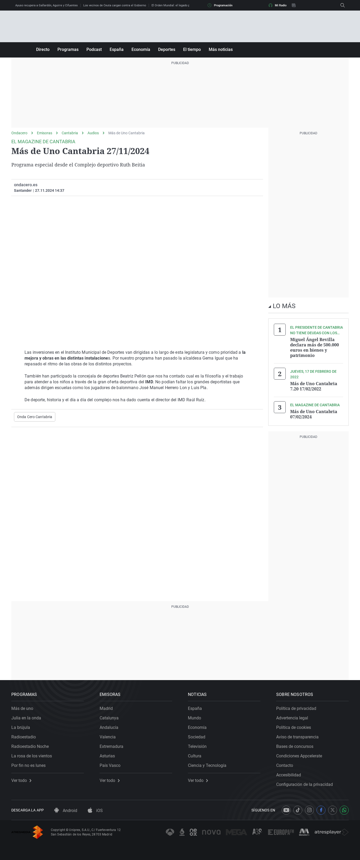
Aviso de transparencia (297, 736)
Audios (93, 133)
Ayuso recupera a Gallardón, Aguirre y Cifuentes (46, 5)
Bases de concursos (294, 746)
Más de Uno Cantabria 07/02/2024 (313, 414)
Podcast (94, 49)
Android (69, 810)
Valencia (108, 736)
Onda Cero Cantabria (34, 417)
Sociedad (196, 736)
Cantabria (70, 133)
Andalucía (109, 727)
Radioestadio (23, 736)
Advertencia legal (292, 717)
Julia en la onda (26, 717)
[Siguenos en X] (332, 810)
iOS (99, 810)
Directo (43, 49)
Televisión (197, 746)
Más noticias (221, 49)
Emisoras (44, 133)
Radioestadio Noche (30, 746)
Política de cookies (293, 727)
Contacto (284, 765)
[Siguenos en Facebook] (321, 810)
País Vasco (110, 765)
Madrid (106, 708)
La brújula (20, 727)
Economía (141, 49)
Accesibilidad (288, 774)
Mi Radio (280, 5)
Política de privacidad (296, 708)
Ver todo (19, 780)
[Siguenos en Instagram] (309, 810)
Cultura (194, 755)
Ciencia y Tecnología (207, 765)
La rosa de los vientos (31, 755)
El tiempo (192, 49)
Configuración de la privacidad (304, 784)
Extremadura (111, 746)
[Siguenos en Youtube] (286, 810)
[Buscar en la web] (342, 5)
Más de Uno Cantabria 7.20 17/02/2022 (313, 386)
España (117, 49)
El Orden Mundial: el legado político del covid (181, 5)
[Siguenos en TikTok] (297, 810)
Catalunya (109, 717)
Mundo (194, 717)
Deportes (166, 49)
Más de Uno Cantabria (126, 133)
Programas (68, 49)
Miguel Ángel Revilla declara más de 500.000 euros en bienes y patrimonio (314, 347)
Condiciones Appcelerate (299, 755)
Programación (223, 5)
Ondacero (19, 133)
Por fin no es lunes (28, 765)
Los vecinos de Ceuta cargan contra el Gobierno (114, 5)
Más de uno (22, 708)
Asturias (107, 755)
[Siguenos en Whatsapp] (344, 810)
